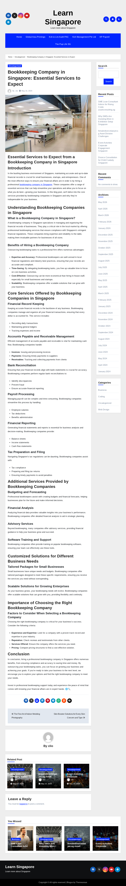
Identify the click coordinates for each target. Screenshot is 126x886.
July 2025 (102, 267)
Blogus (70, 882)
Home (19, 37)
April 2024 (102, 365)
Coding (101, 397)
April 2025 (102, 287)
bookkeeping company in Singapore (36, 184)
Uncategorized (15, 66)
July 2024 (102, 345)
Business (102, 390)
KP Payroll (105, 37)
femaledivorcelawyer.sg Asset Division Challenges (108, 133)
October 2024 (104, 326)
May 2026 (102, 202)
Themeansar (81, 882)
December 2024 (105, 313)
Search (102, 66)
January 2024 (104, 371)
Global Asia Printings (35, 37)
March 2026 (103, 215)
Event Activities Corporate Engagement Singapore (104, 847)
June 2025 (103, 274)
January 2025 (104, 306)
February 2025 (104, 300)
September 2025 (105, 254)
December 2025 (105, 235)
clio (16, 91)
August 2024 (104, 339)
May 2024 (102, 358)
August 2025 (104, 261)
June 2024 (103, 352)
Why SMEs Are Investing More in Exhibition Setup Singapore (48, 847)
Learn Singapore (19, 867)
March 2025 (103, 293)
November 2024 (105, 319)
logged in (23, 804)
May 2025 (102, 280)
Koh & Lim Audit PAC (59, 37)
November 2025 (105, 241)
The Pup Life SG (63, 44)
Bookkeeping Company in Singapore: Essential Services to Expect (44, 78)
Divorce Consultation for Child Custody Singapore (107, 160)
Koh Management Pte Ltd (84, 37)
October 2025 (104, 248)
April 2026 (102, 209)
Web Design (103, 410)
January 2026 (104, 228)
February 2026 (104, 222)
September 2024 (105, 332)
